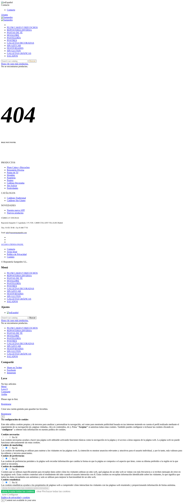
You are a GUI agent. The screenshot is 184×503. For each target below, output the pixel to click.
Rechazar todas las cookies (53, 491)
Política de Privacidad (17, 254)
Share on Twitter (14, 367)
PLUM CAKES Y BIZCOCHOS (22, 27)
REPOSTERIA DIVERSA (19, 30)
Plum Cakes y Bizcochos (18, 167)
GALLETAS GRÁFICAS (19, 53)
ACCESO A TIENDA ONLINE (12, 244)
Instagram (11, 372)
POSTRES (12, 40)
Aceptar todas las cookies (18, 491)
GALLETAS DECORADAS (20, 43)
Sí (16, 437)
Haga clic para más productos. (14, 64)
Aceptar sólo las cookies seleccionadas (25, 488)
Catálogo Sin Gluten (16, 200)
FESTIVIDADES (15, 48)
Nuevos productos (15, 213)
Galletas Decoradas (15, 183)
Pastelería (11, 178)
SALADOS (12, 56)
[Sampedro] (7, 17)
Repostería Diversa (15, 170)
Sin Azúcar (12, 185)
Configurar (10, 494)
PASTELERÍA (14, 38)
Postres (10, 180)
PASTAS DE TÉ (15, 32)
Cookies (10, 257)
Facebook (11, 370)
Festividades (12, 188)
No (13, 437)
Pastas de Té (12, 172)
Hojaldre (11, 175)
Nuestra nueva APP (16, 210)
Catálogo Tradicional (16, 198)
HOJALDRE (13, 35)
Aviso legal (12, 251)
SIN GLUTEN (14, 50)
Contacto (11, 10)
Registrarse (6, 404)
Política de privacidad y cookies (15, 497)
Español (14, 312)
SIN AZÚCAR (14, 45)
